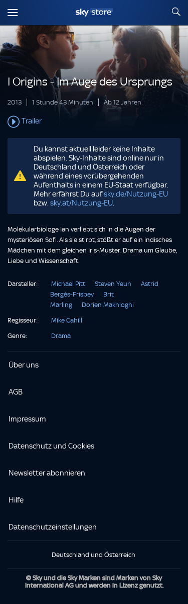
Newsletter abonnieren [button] (47, 473)
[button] (94, 122)
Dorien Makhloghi (108, 304)
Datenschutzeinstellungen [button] (53, 527)
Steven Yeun (113, 284)
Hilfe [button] (16, 500)
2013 (15, 102)
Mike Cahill (66, 320)
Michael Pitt (68, 284)
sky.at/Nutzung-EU (81, 203)
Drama (61, 336)
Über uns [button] (24, 365)
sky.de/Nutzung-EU (136, 194)
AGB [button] (16, 392)
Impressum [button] (27, 419)
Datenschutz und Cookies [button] (51, 446)
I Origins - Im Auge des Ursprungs (90, 81)
